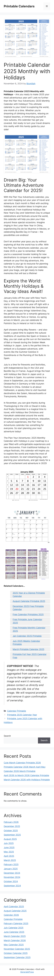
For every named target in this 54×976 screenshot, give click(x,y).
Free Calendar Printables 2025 (28, 614)
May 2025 (9, 852)
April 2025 (9, 856)
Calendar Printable (16, 711)
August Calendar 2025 (15, 911)
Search (7, 736)
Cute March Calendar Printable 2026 (22, 762)
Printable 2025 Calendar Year (22, 715)
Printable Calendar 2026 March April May (24, 767)
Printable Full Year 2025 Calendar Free (29, 656)
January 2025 (11, 868)
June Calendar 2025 (14, 932)
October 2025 (11, 830)
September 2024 (12, 885)
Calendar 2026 (11, 915)
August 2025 (10, 839)
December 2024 (12, 873)
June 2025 (9, 847)
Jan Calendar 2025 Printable (27, 636)
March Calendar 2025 (15, 936)
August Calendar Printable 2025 (29, 601)
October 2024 (11, 881)
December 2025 (12, 826)
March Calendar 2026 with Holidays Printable (27, 779)
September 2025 (12, 835)
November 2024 (12, 877)
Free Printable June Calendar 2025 (27, 621)
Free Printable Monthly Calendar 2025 (29, 629)
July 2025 (9, 843)
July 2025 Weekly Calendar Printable (26, 643)
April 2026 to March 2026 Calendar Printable (26, 775)
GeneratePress (27, 972)
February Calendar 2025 (16, 923)
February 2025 (11, 864)
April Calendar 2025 (14, 906)
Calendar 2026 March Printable (19, 771)
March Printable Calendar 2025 (28, 649)
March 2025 (10, 860)
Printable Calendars (19, 6)
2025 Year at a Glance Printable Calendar (29, 594)
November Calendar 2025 (17, 949)
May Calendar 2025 (14, 944)
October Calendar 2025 (16, 953)
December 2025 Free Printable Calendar (28, 608)
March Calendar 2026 (15, 940)
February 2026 (11, 822)
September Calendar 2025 (17, 957)
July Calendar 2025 (13, 927)
